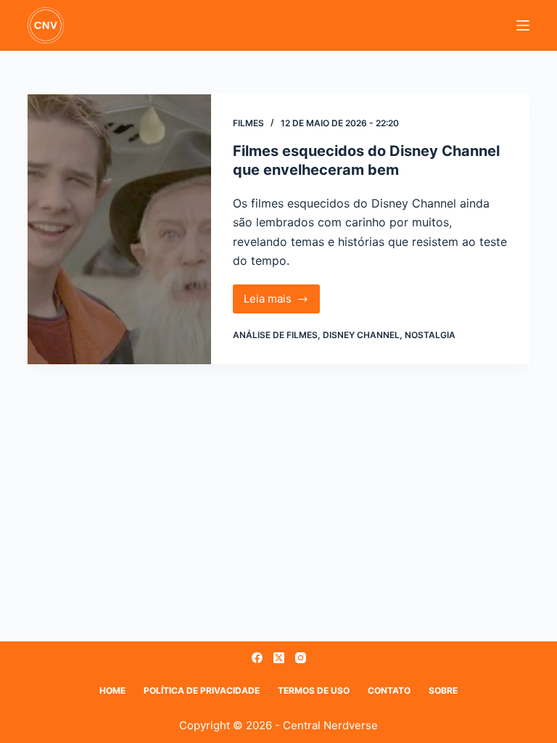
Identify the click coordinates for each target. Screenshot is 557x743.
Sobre (443, 690)
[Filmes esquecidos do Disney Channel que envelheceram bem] (119, 229)
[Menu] (522, 25)
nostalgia (430, 334)
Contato (389, 690)
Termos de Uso (314, 690)
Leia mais (282, 302)
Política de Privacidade (202, 690)
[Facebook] (257, 657)
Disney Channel (361, 334)
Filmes (248, 123)
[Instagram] (300, 657)
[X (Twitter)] (278, 657)
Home (112, 690)
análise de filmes (275, 334)
